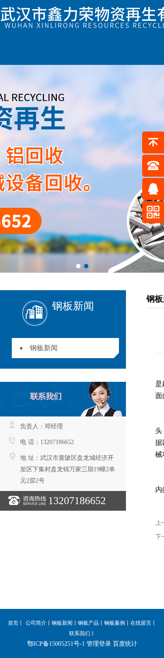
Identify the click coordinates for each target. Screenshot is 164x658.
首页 (13, 623)
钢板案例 (114, 623)
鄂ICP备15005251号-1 (56, 643)
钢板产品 (88, 623)
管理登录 (99, 643)
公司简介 (35, 623)
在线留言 (140, 623)
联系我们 (79, 633)
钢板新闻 (44, 348)
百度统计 (125, 643)
